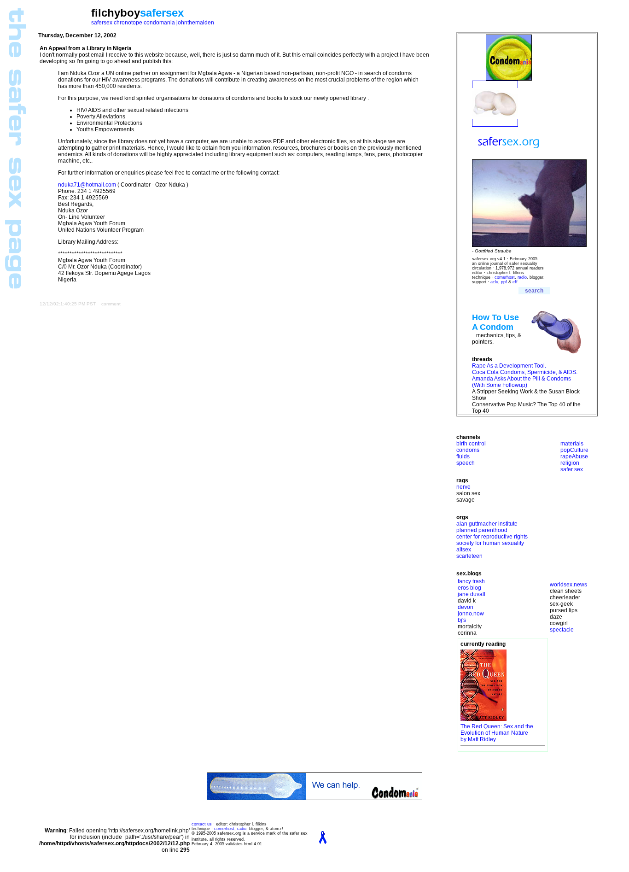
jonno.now (471, 613)
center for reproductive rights (492, 536)
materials (571, 443)
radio (522, 277)
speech (465, 463)
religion (569, 463)
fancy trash (471, 581)
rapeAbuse (574, 456)
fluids (463, 456)
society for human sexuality (490, 543)
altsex (463, 549)
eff (515, 282)
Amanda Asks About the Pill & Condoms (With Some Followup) (521, 381)
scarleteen (469, 556)
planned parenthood (481, 530)
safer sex (571, 469)
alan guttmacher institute (487, 524)
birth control (471, 443)
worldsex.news (568, 584)
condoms (467, 450)
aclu (494, 282)
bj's (462, 620)
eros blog (469, 588)
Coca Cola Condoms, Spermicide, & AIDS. (524, 372)
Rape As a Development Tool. (509, 366)
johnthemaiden (195, 22)
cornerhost (505, 277)
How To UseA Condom (495, 322)
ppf (504, 282)
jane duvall (471, 594)
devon (465, 607)
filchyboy (115, 12)
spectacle (562, 629)
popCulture (574, 450)
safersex (162, 12)
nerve (463, 487)
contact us (202, 824)
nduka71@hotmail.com (87, 184)
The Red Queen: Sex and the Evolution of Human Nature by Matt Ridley (496, 733)
